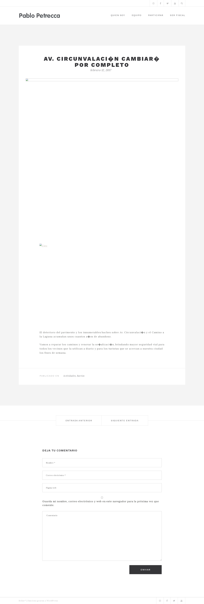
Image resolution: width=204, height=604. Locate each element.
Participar (155, 15)
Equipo (137, 15)
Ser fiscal (177, 15)
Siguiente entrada (124, 420)
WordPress (52, 600)
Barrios (80, 375)
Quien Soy (118, 15)
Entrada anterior (79, 420)
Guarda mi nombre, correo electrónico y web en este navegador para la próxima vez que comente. (100, 503)
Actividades (69, 375)
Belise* (22, 600)
